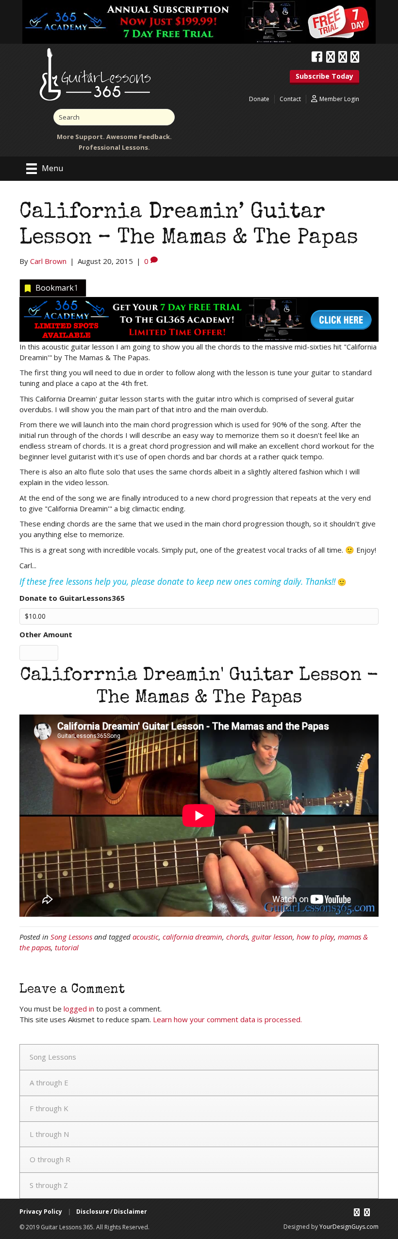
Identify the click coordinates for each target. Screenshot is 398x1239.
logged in (79, 1008)
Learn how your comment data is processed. (227, 1019)
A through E (49, 1082)
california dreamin (192, 937)
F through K (49, 1108)
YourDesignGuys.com (349, 1226)
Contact (290, 99)
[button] (324, 77)
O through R (50, 1159)
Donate (259, 99)
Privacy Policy (40, 1211)
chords (237, 937)
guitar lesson (272, 937)
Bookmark (56, 287)
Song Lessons (71, 937)
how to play (315, 937)
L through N (49, 1134)
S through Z (49, 1185)
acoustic (146, 937)
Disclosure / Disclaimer (111, 1211)
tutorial (67, 947)
